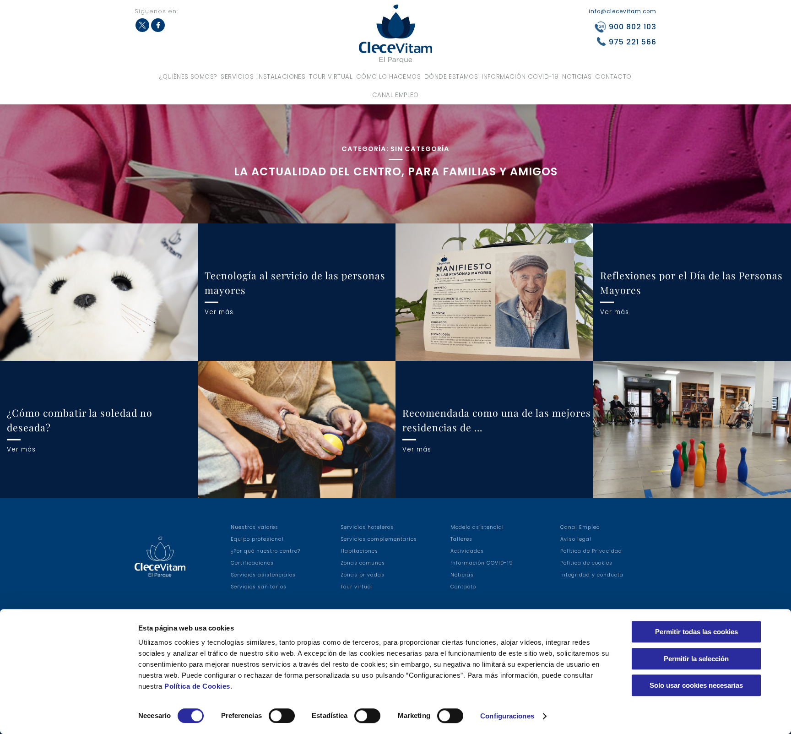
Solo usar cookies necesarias (696, 685)
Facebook (158, 25)
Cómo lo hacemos (388, 76)
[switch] (282, 715)
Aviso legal (575, 539)
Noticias (576, 76)
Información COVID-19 (520, 76)
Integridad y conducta (591, 574)
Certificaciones (252, 563)
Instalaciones (281, 76)
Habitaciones (359, 551)
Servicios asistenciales (263, 574)
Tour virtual (330, 76)
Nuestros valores (254, 527)
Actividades (467, 551)
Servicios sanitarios (259, 586)
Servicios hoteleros (367, 527)
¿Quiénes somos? (188, 76)
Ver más (219, 311)
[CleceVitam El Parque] (395, 33)
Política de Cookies (197, 686)
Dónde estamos (451, 76)
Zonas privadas (363, 574)
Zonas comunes (363, 563)
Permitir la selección (696, 659)
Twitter (142, 25)
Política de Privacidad (591, 551)
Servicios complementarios (379, 539)
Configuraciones (507, 716)
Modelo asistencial (477, 527)
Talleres (461, 539)
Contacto (613, 76)
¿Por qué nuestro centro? (265, 551)
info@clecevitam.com (622, 11)
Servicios (237, 76)
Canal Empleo (395, 95)
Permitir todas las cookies (696, 632)
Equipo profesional (257, 539)
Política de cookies (586, 563)
